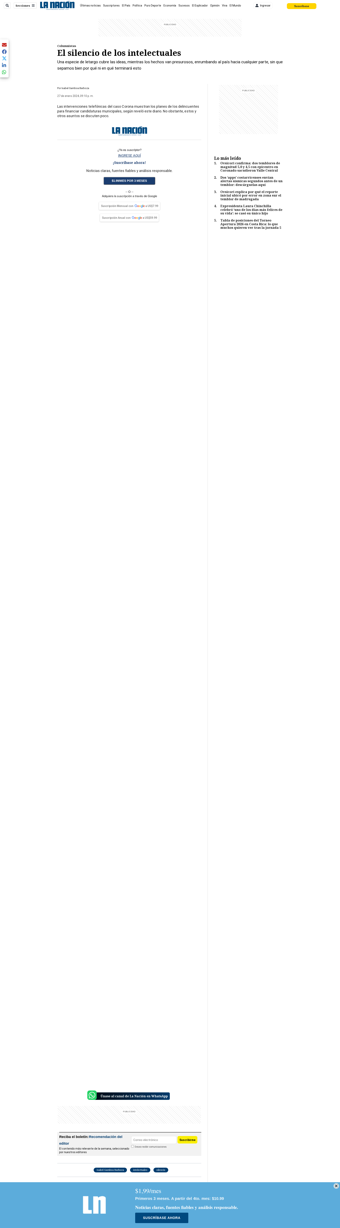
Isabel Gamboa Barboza (75, 88)
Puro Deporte (152, 5)
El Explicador (200, 5)
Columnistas (66, 46)
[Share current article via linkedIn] (4, 65)
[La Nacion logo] (57, 5)
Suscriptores (111, 5)
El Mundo (235, 5)
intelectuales (140, 1170)
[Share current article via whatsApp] (4, 72)
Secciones (23, 5)
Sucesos (184, 5)
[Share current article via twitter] (4, 58)
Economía (170, 5)
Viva (224, 5)
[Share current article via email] (4, 44)
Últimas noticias (90, 5)
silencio (160, 1170)
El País (126, 5)
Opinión (215, 5)
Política (137, 5)
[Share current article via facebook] (4, 51)
